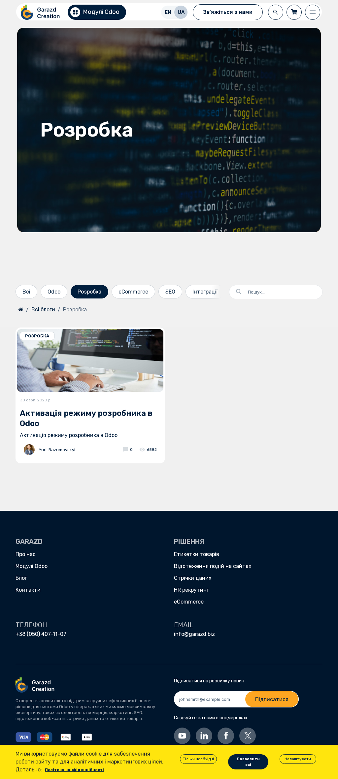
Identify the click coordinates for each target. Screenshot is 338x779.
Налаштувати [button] (298, 759)
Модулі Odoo (32, 566)
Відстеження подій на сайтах (213, 566)
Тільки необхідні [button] (198, 759)
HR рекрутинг (191, 590)
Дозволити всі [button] (248, 762)
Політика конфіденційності (74, 769)
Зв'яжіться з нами (228, 12)
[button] (275, 12)
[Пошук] (236, 292)
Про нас (26, 554)
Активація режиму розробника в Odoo (86, 418)
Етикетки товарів (196, 554)
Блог (21, 578)
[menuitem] (167, 12)
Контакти (28, 590)
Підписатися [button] (271, 699)
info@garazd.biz (194, 634)
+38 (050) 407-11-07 (41, 634)
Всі (26, 292)
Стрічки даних (193, 578)
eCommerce (189, 602)
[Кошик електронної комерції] (294, 12)
